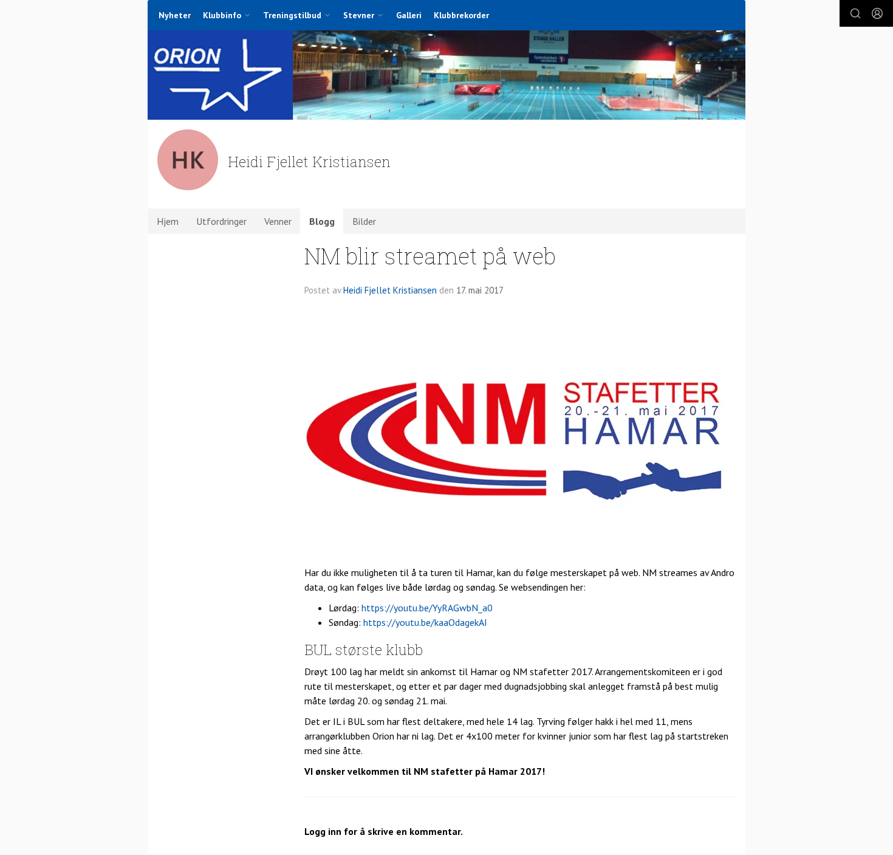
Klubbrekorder (461, 15)
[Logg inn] (877, 13)
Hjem (168, 221)
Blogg (322, 221)
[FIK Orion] (446, 75)
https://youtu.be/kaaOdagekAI (425, 622)
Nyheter (175, 15)
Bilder (364, 221)
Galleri (409, 15)
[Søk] (855, 13)
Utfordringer (221, 221)
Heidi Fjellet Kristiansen (390, 290)
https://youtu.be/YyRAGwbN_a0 (427, 608)
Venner (278, 221)
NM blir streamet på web (430, 255)
